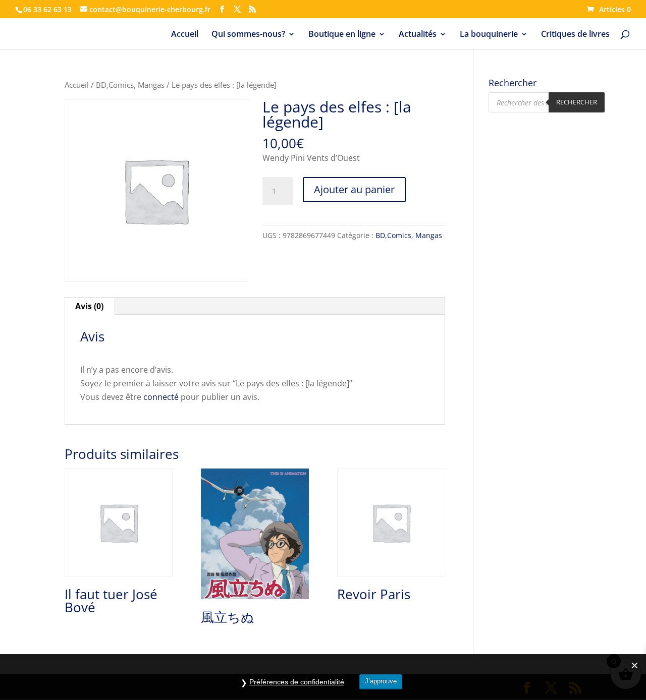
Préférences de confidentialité (296, 682)
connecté (161, 396)
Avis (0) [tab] (89, 306)
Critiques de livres (575, 34)
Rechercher (576, 101)
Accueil (184, 34)
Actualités (418, 34)
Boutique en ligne (341, 34)
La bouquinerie (489, 34)
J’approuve (381, 681)
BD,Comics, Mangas (130, 85)
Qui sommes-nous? (248, 34)
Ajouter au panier (354, 189)
